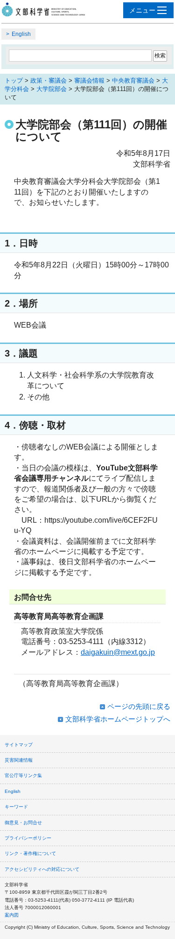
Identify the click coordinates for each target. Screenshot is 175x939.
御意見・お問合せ (23, 822)
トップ (14, 80)
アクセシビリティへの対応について (42, 869)
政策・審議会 (48, 80)
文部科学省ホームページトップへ (117, 719)
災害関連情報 (19, 760)
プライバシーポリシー (28, 838)
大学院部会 (51, 88)
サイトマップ (19, 744)
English (21, 34)
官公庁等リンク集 (23, 775)
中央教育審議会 (133, 80)
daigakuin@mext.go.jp (118, 652)
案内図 (12, 915)
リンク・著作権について (30, 853)
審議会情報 (89, 80)
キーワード (16, 806)
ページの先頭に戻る (138, 706)
